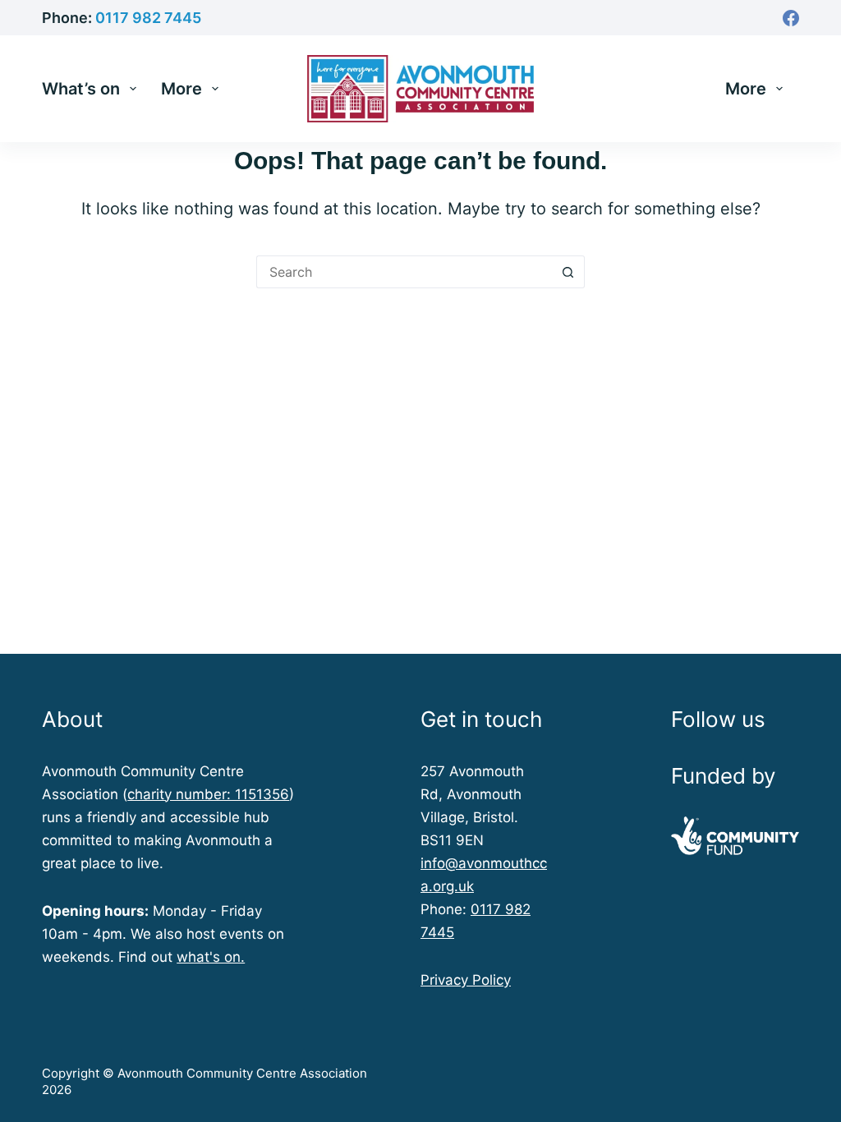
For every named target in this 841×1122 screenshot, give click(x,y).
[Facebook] (791, 18)
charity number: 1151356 (208, 794)
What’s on (81, 89)
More (181, 89)
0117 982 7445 (148, 17)
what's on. (211, 957)
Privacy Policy (465, 980)
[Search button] (568, 271)
